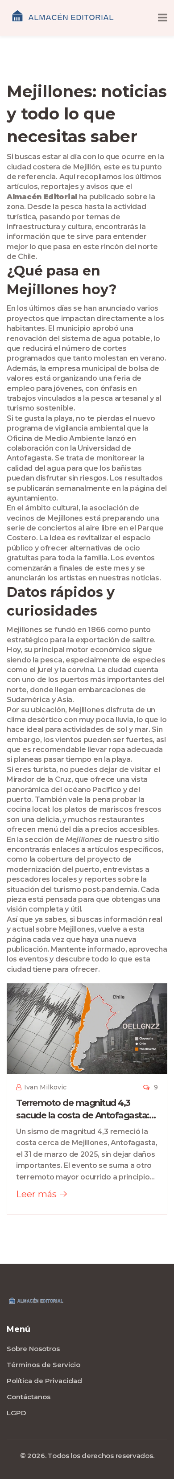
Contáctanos (28, 1397)
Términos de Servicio (43, 1364)
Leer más (37, 1194)
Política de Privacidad (44, 1380)
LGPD (16, 1413)
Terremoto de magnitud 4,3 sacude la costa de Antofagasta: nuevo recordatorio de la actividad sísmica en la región (86, 1109)
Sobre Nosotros (33, 1348)
